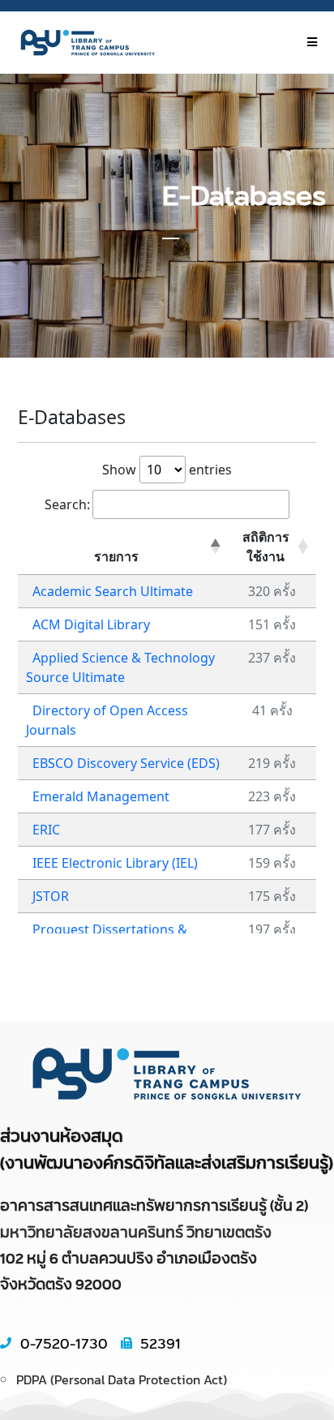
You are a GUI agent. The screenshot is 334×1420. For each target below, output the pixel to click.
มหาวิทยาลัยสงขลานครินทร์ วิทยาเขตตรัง (136, 1232)
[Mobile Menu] (312, 42)
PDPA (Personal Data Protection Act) (121, 1379)
